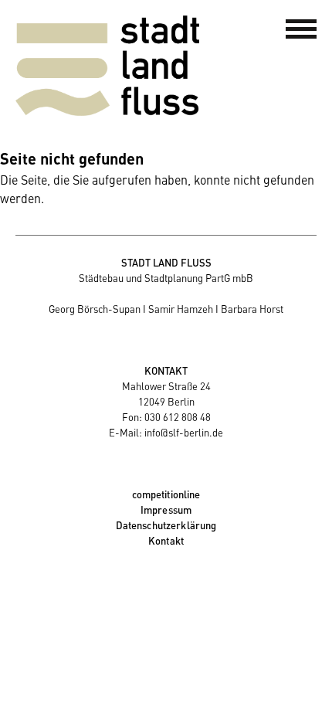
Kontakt (166, 540)
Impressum (166, 509)
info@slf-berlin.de (183, 432)
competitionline (166, 494)
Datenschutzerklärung (166, 525)
